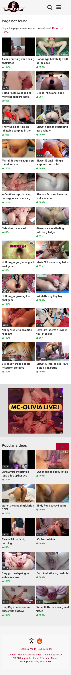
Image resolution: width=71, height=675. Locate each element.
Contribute (48, 654)
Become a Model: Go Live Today (35, 649)
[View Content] (13, 7)
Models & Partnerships (29, 654)
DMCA (59, 654)
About (54, 658)
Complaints (25, 658)
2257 (15, 658)
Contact (12, 654)
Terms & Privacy (41, 658)
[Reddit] (39, 641)
